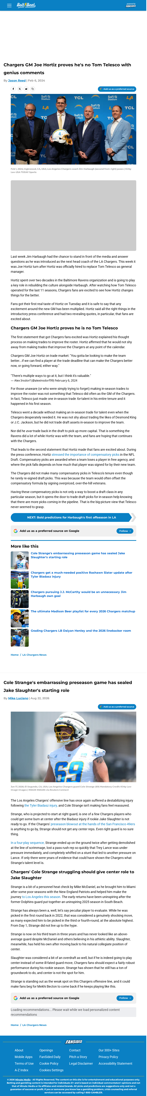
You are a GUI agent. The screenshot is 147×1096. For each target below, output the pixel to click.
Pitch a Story (78, 1057)
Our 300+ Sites (109, 1050)
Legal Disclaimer (81, 1063)
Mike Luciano (18, 698)
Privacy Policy (108, 1057)
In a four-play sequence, (28, 843)
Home (15, 654)
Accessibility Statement (115, 1063)
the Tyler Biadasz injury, (41, 805)
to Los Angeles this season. (41, 897)
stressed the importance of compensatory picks (85, 454)
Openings (46, 1050)
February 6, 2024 (66, 380)
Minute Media (22, 1079)
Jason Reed (17, 80)
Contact (74, 1050)
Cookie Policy (48, 1063)
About (19, 1050)
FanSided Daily (50, 1057)
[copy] (32, 88)
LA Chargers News (34, 654)
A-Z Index (21, 1070)
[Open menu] (9, 5)
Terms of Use (24, 1063)
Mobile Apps (23, 1057)
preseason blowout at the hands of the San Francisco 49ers (93, 824)
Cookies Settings (51, 1070)
